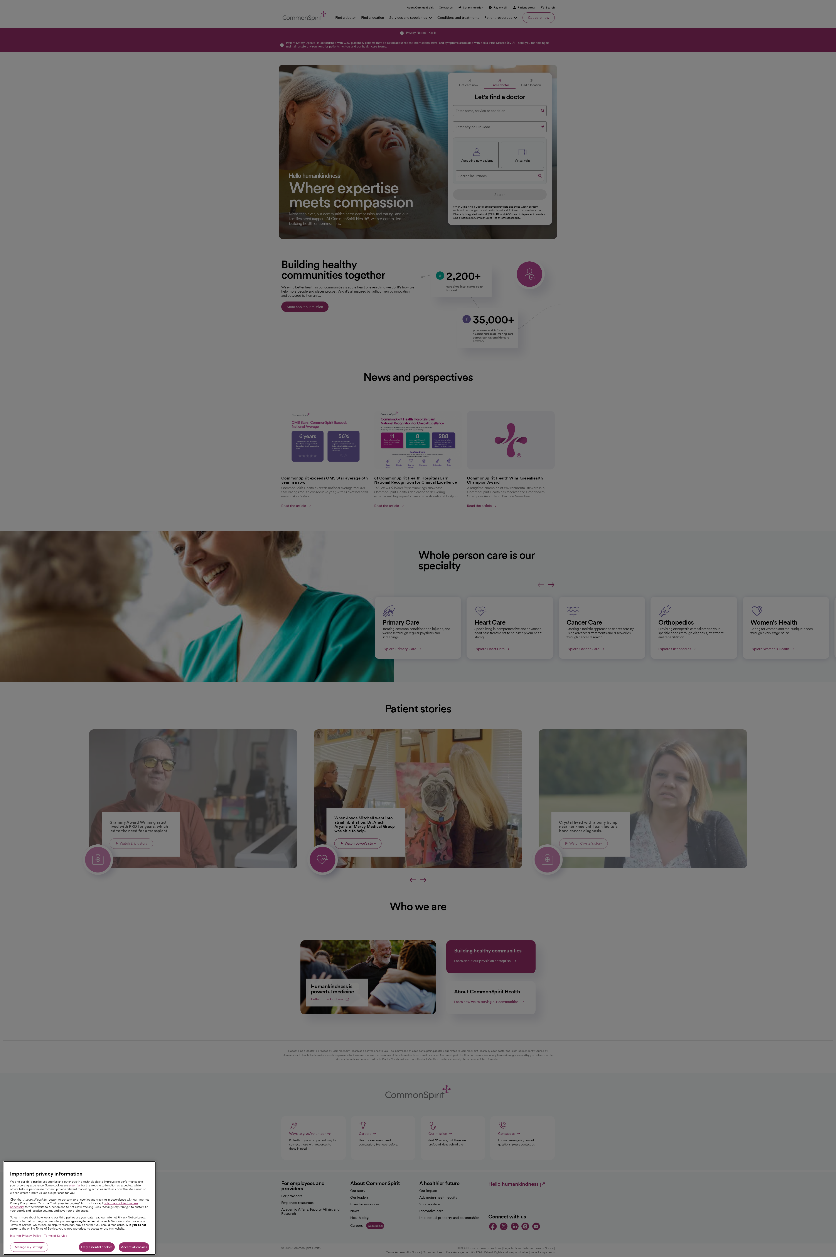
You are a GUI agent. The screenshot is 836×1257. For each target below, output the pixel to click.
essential (74, 1185)
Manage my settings (29, 1247)
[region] (79, 1208)
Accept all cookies (134, 1247)
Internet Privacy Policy (25, 1235)
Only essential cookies (96, 1247)
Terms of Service (55, 1235)
